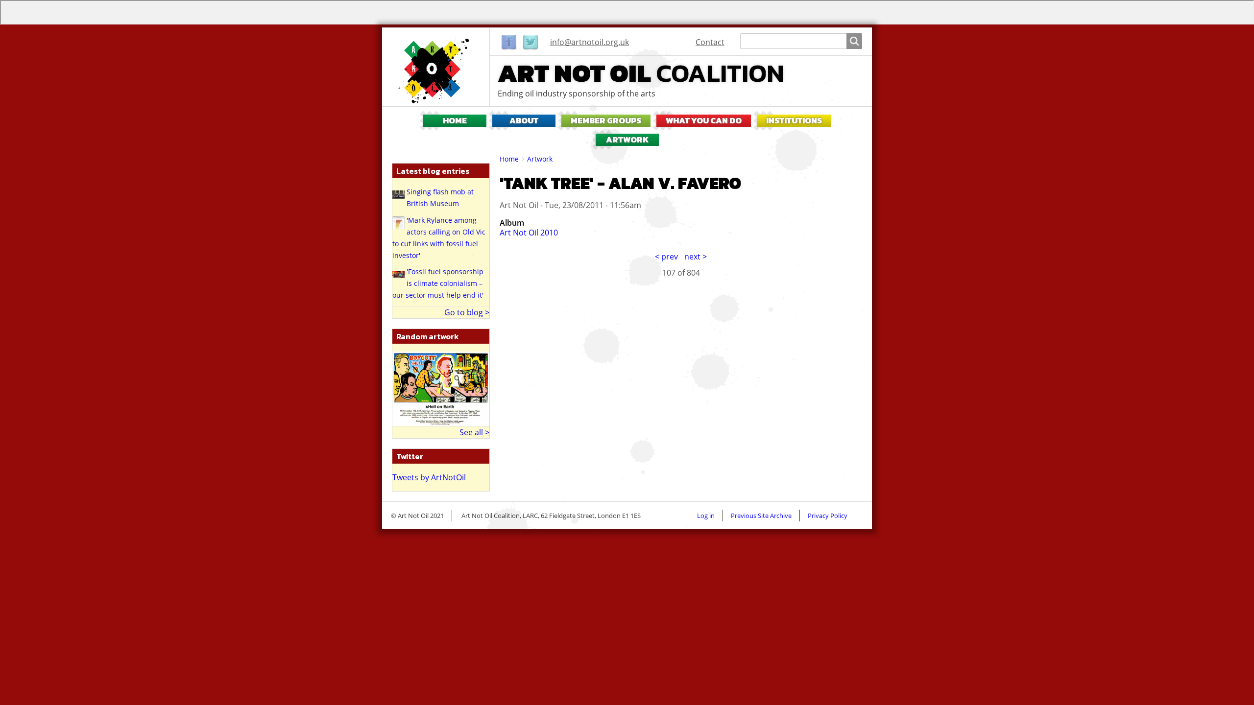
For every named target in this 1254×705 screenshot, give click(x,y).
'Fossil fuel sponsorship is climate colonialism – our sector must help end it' (437, 283)
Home (455, 121)
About (523, 121)
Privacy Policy (827, 515)
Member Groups (606, 121)
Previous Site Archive (761, 515)
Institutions (794, 121)
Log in (706, 515)
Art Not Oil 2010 (529, 232)
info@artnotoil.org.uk (589, 42)
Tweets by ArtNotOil (429, 477)
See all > (474, 432)
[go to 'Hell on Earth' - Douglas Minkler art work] (440, 387)
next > (695, 256)
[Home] (436, 71)
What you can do (704, 121)
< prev (666, 256)
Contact (710, 42)
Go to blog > (466, 312)
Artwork (627, 140)
